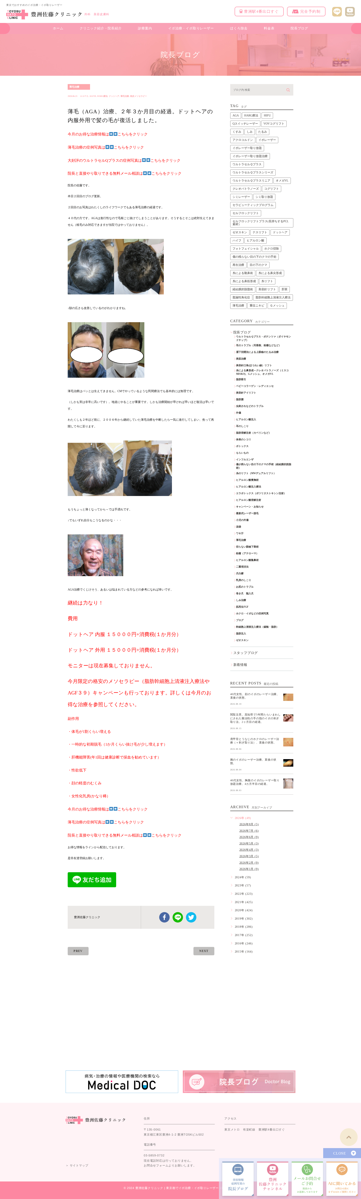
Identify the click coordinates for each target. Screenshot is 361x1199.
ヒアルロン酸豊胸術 (247, 479)
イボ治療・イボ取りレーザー (191, 28)
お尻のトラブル (245, 586)
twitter (191, 917)
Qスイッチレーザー (245, 123)
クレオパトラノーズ (246, 188)
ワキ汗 (240, 533)
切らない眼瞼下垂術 (247, 546)
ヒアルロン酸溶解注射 (248, 500)
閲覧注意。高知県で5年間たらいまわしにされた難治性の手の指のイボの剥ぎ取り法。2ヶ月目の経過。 (255, 718)
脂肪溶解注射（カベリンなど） (253, 432)
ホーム (58, 28)
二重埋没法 (242, 566)
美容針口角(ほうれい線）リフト (254, 365)
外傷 (238, 412)
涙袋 (238, 526)
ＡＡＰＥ (84, 96)
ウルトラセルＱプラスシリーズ (253, 172)
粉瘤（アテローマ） (247, 553)
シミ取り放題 (264, 196)
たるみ (262, 131)
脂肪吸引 (241, 379)
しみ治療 (241, 600)
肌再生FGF (242, 606)
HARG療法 (102, 96)
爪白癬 (240, 573)
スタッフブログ (245, 653)
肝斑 (284, 289)
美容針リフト (267, 289)
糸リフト (267, 281)
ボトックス (242, 446)
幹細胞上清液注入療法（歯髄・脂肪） (257, 626)
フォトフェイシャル (246, 248)
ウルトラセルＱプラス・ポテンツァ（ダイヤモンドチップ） (263, 338)
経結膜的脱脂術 (243, 289)
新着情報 (240, 664)
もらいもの (242, 452)
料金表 (269, 28)
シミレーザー (241, 196)
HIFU (267, 115)
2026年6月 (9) (249, 837)
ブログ (240, 620)
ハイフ (237, 240)
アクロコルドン (243, 139)
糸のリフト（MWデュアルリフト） (256, 473)
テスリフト (260, 232)
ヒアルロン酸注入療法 (248, 486)
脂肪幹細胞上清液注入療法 (273, 297)
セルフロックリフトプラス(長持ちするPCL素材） (261, 223)
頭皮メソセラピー (138, 96)
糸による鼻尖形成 (270, 273)
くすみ (237, 131)
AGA (236, 115)
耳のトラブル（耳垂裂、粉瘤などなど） (258, 345)
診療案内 (145, 28)
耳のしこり (242, 426)
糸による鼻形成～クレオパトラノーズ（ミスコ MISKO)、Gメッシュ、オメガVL (263, 372)
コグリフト (271, 188)
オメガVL (282, 180)
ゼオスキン (240, 232)
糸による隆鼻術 (243, 273)
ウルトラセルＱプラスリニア (251, 180)
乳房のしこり (243, 580)
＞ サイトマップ (77, 1165)
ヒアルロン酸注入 (246, 419)
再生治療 (238, 264)
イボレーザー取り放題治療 (250, 156)
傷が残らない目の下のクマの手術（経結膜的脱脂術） (263, 466)
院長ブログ (299, 28)
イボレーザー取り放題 (247, 148)
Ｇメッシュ (277, 305)
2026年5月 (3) (249, 843)
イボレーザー (267, 139)
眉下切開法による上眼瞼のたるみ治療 (257, 352)
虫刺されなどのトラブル (250, 406)
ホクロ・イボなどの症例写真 (252, 613)
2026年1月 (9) (249, 869)
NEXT (203, 951)
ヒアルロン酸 (255, 240)
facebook (164, 917)
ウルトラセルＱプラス (247, 164)
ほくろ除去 (239, 28)
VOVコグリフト (273, 123)
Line (178, 917)
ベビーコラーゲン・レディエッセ (255, 386)
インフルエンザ (245, 459)
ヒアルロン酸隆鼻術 (247, 560)
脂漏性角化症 (241, 297)
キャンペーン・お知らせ (250, 506)
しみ (250, 131)
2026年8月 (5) (249, 824)
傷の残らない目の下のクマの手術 (254, 256)
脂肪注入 (241, 633)
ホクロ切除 (271, 248)
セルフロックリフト (246, 213)
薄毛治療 (74, 86)
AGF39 (92, 96)
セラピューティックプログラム (253, 205)
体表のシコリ (243, 439)
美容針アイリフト (246, 392)
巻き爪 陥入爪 (245, 593)
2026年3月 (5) (249, 856)
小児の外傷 (242, 520)
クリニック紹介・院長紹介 (101, 28)
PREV (78, 951)
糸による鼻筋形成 (244, 281)
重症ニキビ (257, 305)
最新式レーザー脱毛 (247, 513)
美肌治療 (241, 358)
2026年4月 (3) (249, 849)
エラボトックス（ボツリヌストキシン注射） (261, 493)
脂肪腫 (240, 399)
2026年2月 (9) (249, 862)
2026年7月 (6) (249, 830)
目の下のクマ (258, 264)
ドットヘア (114, 96)
